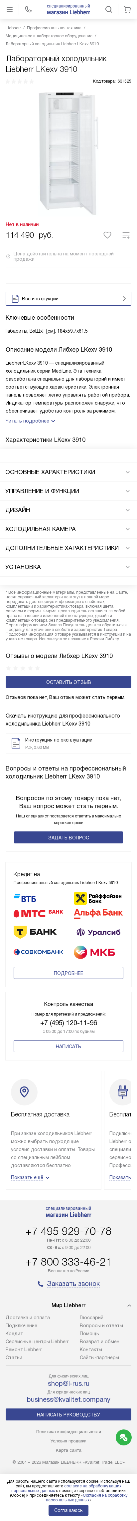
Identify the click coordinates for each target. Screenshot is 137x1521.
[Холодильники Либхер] (68, 9)
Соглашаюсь (68, 1510)
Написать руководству (68, 1414)
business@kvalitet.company (68, 1399)
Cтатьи (14, 1357)
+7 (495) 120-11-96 (68, 1023)
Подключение (21, 1325)
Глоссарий (91, 1317)
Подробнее (68, 973)
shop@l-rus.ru (68, 1383)
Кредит (14, 1333)
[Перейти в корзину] (127, 9)
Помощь (89, 1333)
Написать (68, 1046)
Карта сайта (68, 1450)
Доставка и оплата (28, 1317)
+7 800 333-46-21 (68, 1262)
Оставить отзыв (68, 682)
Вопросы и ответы (101, 1325)
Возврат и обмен (99, 1341)
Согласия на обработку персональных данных (86, 1497)
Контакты (91, 1349)
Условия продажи (68, 1440)
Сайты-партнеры (99, 1357)
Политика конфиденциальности (68, 1431)
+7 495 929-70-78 (68, 1231)
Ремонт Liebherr (24, 1349)
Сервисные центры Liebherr (37, 1341)
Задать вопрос (68, 837)
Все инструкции (40, 298)
